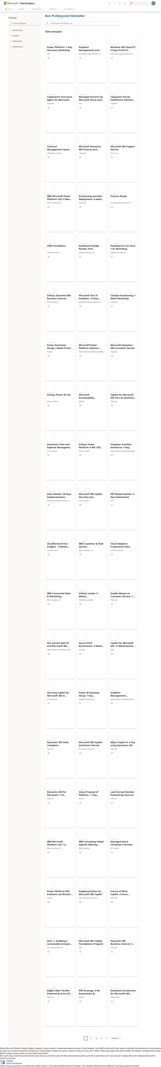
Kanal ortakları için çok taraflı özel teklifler (30, 1053)
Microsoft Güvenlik (26, 1055)
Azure (36, 1055)
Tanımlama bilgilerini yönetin (127, 1065)
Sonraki (115, 1038)
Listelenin (15, 1050)
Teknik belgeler (88, 1048)
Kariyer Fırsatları (121, 1055)
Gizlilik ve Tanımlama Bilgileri (53, 1065)
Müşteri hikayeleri (35, 1048)
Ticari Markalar (88, 1065)
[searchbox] (27, 23)
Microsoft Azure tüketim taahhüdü (120, 1048)
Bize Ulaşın (36, 1065)
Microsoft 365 (57, 1055)
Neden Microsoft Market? (10, 1048)
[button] (46, 23)
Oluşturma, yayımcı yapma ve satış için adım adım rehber (76, 1050)
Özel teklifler (100, 1048)
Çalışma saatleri (49, 1048)
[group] (48, 58)
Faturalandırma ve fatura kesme (148, 1048)
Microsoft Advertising (73, 1055)
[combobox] (83, 23)
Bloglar (25, 1048)
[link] (60, 59)
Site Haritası (26, 1065)
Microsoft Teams (108, 1055)
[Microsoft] (11, 3)
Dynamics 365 (45, 1055)
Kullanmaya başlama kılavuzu (69, 1048)
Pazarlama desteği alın (29, 1050)
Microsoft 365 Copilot (91, 1055)
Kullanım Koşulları (73, 1065)
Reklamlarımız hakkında (104, 1065)
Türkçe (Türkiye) (6, 1060)
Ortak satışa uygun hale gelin (112, 1050)
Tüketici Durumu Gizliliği (10, 1065)
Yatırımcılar (10, 1058)
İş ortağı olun (5, 1050)
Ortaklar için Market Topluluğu (137, 1050)
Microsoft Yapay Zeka (9, 1055)
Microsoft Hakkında (137, 1055)
